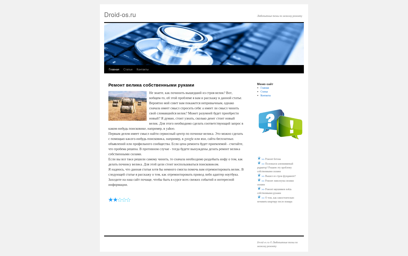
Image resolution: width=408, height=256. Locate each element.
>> (263, 159)
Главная (114, 69)
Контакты (143, 69)
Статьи (127, 69)
